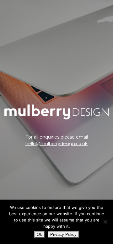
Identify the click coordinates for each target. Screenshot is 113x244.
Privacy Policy (63, 234)
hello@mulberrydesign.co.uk (56, 143)
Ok (39, 234)
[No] (105, 222)
